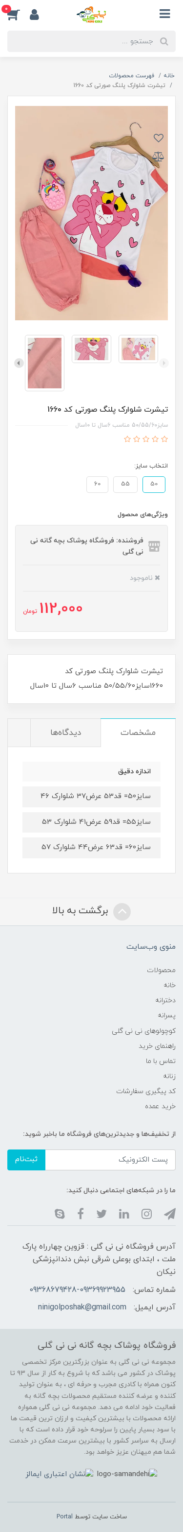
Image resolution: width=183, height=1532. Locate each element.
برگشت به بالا (81, 911)
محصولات (161, 970)
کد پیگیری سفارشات (146, 1091)
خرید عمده (160, 1106)
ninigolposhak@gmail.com (82, 1307)
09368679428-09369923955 (77, 1290)
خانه (169, 985)
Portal (65, 1517)
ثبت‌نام (26, 1159)
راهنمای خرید (157, 1046)
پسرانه (167, 1015)
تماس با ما (161, 1061)
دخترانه (165, 1000)
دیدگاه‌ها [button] (65, 733)
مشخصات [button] (138, 733)
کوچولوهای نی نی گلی (144, 1031)
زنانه (169, 1076)
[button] (18, 14)
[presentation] (164, 363)
